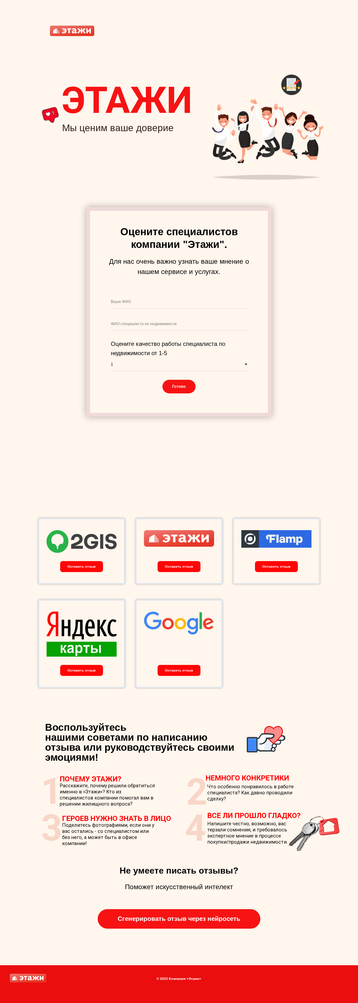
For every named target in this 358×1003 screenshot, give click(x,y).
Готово (179, 386)
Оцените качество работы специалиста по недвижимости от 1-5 (168, 348)
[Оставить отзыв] (81, 562)
